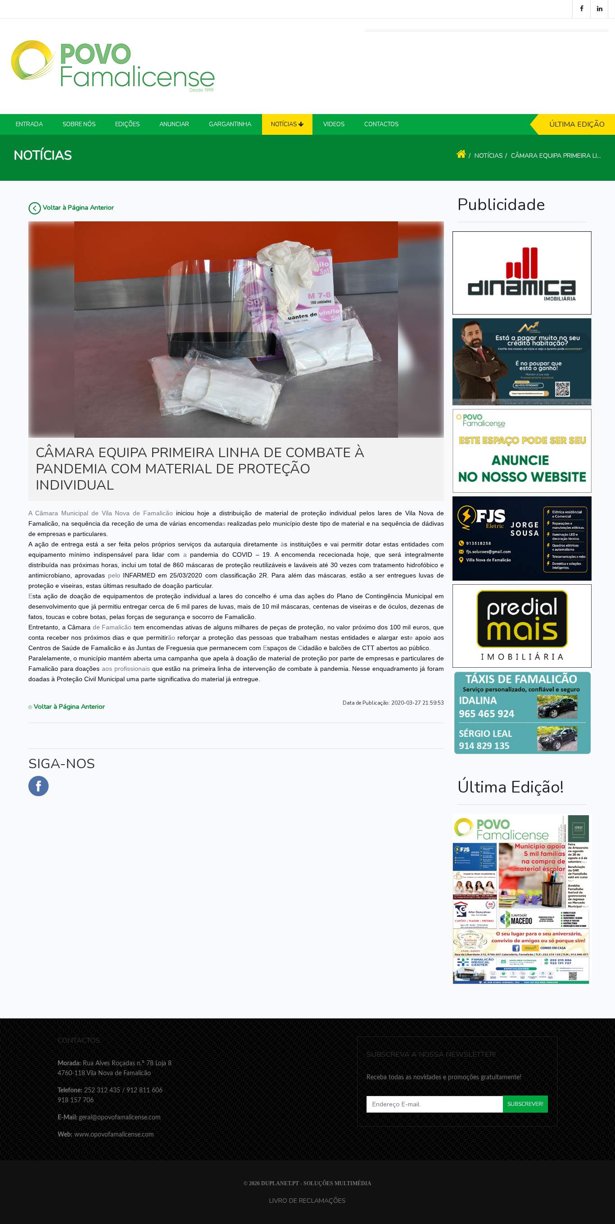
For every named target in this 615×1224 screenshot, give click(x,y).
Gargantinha (230, 124)
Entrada (29, 124)
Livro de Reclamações (307, 1200)
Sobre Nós (79, 124)
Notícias (489, 155)
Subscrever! (525, 1104)
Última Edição (577, 124)
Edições (127, 124)
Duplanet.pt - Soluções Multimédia (316, 1183)
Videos (333, 124)
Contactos (381, 124)
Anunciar (174, 124)
